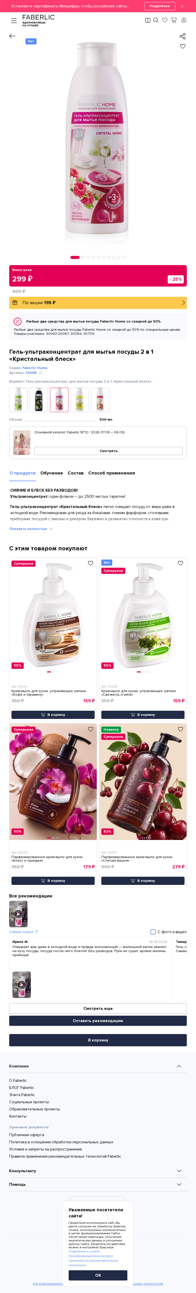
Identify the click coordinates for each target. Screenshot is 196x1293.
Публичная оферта (26, 1134)
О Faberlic (18, 1080)
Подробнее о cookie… (85, 1251)
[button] (98, 6)
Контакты (18, 1116)
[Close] (182, 6)
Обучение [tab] (51, 473)
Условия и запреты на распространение (45, 1149)
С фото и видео (172, 931)
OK (98, 1275)
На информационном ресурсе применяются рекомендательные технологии (93, 1260)
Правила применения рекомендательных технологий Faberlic (65, 1156)
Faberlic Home (34, 368)
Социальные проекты (29, 1102)
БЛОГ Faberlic (21, 1087)
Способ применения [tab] (111, 473)
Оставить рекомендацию (98, 1020)
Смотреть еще (98, 1008)
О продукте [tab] (22, 473)
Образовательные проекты (34, 1109)
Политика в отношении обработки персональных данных (61, 1142)
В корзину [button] (56, 715)
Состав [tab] (76, 473)
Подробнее (160, 6)
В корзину (98, 1040)
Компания (19, 1066)
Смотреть (109, 451)
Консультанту (22, 1170)
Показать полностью (28, 529)
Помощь (17, 1184)
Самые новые (21, 932)
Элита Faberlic (22, 1094)
